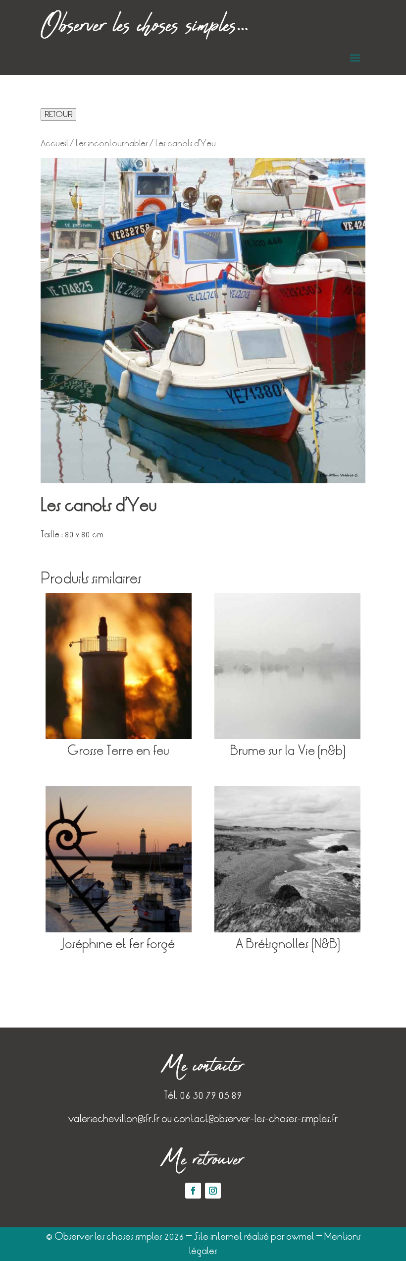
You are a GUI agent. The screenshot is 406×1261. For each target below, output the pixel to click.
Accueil (54, 143)
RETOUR (58, 114)
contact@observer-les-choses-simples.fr (256, 1119)
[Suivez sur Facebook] (193, 1191)
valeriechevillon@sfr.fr (113, 1119)
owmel (300, 1236)
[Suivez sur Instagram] (213, 1191)
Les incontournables (112, 143)
